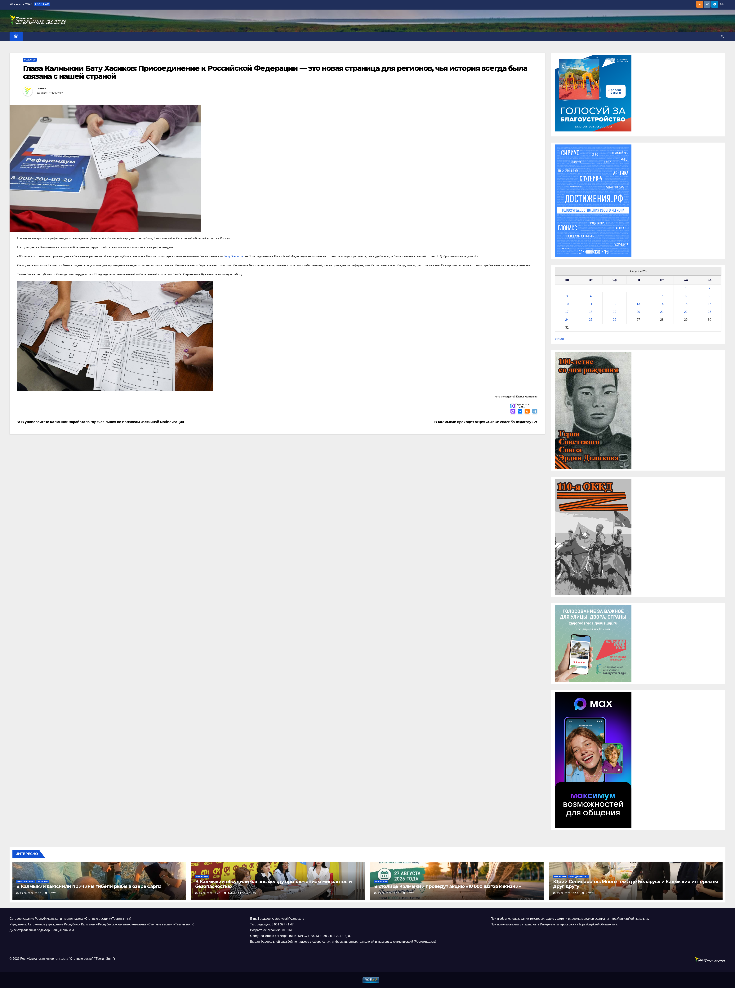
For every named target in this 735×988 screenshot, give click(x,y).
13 (638, 304)
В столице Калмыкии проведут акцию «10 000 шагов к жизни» (447, 886)
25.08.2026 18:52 (567, 893)
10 (567, 304)
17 (567, 311)
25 (590, 319)
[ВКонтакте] (520, 411)
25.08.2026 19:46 (209, 893)
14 (662, 304)
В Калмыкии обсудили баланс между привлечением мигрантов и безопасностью (273, 884)
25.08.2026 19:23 (388, 893)
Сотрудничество (578, 876)
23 (709, 311)
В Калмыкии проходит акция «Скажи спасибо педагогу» (484, 422)
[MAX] (513, 411)
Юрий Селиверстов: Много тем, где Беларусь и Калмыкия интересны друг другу (635, 884)
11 (590, 304)
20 (638, 311)
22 (686, 311)
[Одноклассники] (527, 411)
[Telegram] (534, 411)
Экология (42, 881)
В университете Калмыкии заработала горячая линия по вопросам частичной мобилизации (102, 422)
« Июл (559, 339)
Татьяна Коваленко (241, 893)
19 (614, 311)
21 (662, 311)
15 (686, 304)
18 (590, 311)
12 (614, 304)
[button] (722, 36)
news (42, 88)
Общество (30, 60)
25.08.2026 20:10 (30, 893)
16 (709, 304)
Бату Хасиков (233, 256)
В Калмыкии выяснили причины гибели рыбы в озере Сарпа (88, 886)
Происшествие (25, 881)
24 (567, 319)
